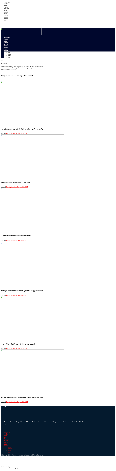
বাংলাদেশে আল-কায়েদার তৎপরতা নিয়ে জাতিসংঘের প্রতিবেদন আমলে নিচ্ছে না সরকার (22, 397)
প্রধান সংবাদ (7, 2)
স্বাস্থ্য (5, 49)
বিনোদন (5, 10)
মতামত (5, 20)
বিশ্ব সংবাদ (6, 8)
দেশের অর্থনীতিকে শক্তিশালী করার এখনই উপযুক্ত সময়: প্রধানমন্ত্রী (18, 344)
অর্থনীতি (6, 18)
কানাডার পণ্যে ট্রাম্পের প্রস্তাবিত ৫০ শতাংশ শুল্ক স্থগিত (15, 182)
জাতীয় (5, 5)
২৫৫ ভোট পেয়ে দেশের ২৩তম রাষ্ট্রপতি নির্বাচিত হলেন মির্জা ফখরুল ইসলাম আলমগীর (22, 129)
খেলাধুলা (6, 12)
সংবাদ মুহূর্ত (3, 133)
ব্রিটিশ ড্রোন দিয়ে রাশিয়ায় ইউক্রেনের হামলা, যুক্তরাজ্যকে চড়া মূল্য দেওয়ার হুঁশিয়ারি (22, 291)
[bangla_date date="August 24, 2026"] (17, 133)
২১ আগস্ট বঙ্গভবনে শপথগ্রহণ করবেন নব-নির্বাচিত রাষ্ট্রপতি (16, 236)
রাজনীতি (6, 4)
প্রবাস (5, 13)
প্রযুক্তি (6, 15)
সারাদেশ (6, 7)
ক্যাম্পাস (6, 17)
